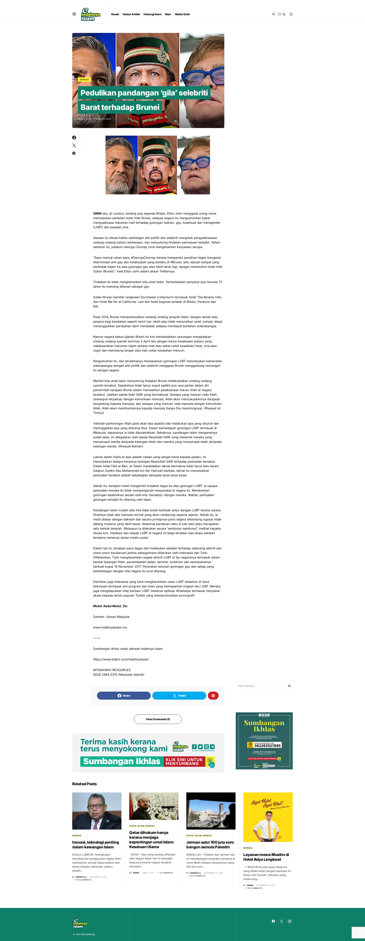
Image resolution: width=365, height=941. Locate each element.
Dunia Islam (136, 826)
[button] (74, 14)
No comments (83, 880)
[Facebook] (273, 921)
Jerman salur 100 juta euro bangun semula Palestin (210, 844)
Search (289, 685)
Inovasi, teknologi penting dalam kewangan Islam (95, 844)
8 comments (166, 873)
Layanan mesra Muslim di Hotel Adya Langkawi (266, 857)
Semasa (84, 79)
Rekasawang (88, 934)
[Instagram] (290, 921)
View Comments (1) (158, 719)
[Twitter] (282, 921)
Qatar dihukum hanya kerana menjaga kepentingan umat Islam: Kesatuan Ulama (151, 839)
